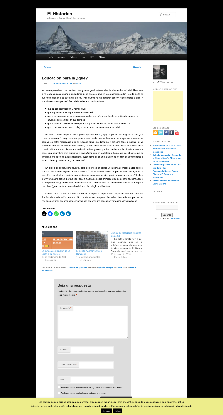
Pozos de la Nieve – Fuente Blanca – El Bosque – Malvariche (165, 174)
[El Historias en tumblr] (171, 132)
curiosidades (72, 267)
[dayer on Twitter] (160, 132)
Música (102, 57)
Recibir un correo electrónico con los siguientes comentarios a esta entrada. (92, 387)
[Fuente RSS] (155, 132)
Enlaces (73, 57)
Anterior (46, 67)
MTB (92, 57)
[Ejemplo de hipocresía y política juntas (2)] (128, 245)
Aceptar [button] (106, 410)
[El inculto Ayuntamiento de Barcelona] (92, 240)
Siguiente (138, 67)
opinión (101, 267)
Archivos (61, 57)
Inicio (50, 57)
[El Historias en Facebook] (166, 132)
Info (83, 57)
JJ (100, 134)
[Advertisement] (168, 106)
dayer (78, 83)
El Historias (59, 13)
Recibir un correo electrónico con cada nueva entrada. (83, 393)
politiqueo (83, 267)
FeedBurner (175, 218)
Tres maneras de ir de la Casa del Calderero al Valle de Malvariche (167, 148)
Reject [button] (118, 410)
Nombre (64, 349)
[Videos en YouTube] (177, 132)
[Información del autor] (160, 78)
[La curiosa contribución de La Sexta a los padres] (57, 240)
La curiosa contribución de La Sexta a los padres (56, 252)
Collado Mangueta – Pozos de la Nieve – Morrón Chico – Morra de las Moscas (167, 158)
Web (62, 379)
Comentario (66, 308)
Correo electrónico (69, 364)
